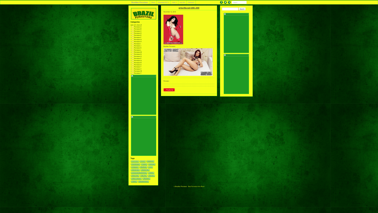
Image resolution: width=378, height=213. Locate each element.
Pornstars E (137, 35)
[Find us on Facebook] (221, 2)
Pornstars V (137, 69)
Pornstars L (137, 50)
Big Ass (151, 175)
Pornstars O (138, 56)
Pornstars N (137, 54)
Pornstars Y (137, 73)
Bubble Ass (150, 161)
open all (133, 25)
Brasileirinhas (143, 181)
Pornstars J (137, 46)
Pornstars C (137, 31)
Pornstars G (138, 39)
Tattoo (134, 181)
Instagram (135, 167)
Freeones (191, 2)
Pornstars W (138, 71)
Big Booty (143, 167)
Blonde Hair (135, 170)
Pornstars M (138, 52)
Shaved (143, 161)
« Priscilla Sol (169, 90)
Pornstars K (137, 48)
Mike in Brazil (136, 178)
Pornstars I (137, 44)
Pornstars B (137, 29)
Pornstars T (137, 67)
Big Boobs (152, 164)
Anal (150, 167)
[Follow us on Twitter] (225, 2)
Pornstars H (137, 42)
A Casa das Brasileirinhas (139, 173)
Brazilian (146, 178)
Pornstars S (137, 65)
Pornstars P (137, 58)
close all (139, 25)
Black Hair (135, 175)
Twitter (151, 173)
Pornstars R (137, 63)
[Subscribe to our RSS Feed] (229, 2)
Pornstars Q (138, 60)
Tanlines (144, 164)
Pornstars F (137, 37)
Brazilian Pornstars (139, 2)
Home (153, 2)
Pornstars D (137, 33)
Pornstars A (137, 27)
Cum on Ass (135, 161)
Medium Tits (145, 170)
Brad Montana (135, 164)
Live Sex (182, 2)
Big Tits (144, 175)
